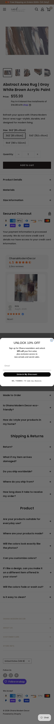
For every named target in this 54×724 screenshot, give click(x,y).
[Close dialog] (51, 340)
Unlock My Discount (27, 374)
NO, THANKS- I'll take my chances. (27, 381)
